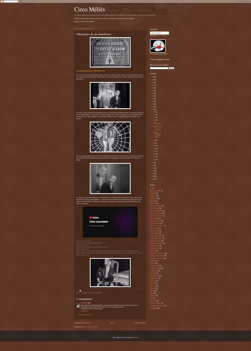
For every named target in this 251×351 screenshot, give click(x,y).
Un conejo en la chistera (157, 305)
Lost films (153, 273)
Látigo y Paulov (154, 265)
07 (153, 179)
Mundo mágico (154, 278)
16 (153, 104)
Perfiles (152, 291)
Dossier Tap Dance (155, 241)
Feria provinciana (157, 123)
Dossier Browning (155, 223)
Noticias (152, 283)
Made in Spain (154, 275)
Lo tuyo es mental (155, 268)
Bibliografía (153, 198)
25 (153, 79)
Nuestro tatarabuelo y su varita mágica (157, 134)
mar (155, 154)
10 (153, 171)
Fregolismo (153, 260)
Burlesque (153, 203)
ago (155, 140)
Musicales (99, 292)
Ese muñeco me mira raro (88, 292)
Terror (151, 298)
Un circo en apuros (155, 303)
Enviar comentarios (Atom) (90, 327)
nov (155, 114)
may (155, 148)
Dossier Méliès (154, 233)
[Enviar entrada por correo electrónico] (80, 291)
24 (153, 82)
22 (153, 88)
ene (155, 159)
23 (153, 85)
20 (153, 93)
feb (155, 156)
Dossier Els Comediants (157, 226)
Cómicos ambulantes (156, 211)
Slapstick (152, 295)
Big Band (152, 201)
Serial (151, 293)
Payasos (152, 288)
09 (153, 173)
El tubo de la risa (155, 248)
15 (153, 107)
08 (153, 176)
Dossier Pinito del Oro (156, 238)
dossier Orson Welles (156, 236)
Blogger (136, 337)
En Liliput (152, 251)
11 (153, 168)
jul (154, 143)
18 (153, 98)
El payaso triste (154, 246)
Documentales (154, 218)
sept (155, 120)
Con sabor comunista (156, 213)
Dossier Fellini (154, 228)
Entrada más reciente (82, 323)
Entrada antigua (140, 323)
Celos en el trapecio (155, 206)
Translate (163, 35)
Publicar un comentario (85, 315)
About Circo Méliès (155, 191)
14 (153, 109)
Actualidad (153, 193)
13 (153, 162)
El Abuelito (84, 303)
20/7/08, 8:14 (84, 311)
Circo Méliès (89, 9)
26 (153, 77)
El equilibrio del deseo (156, 243)
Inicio (112, 323)
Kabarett (152, 263)
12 (153, 165)
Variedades (153, 308)
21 (153, 90)
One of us (153, 285)
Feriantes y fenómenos (156, 258)
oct (155, 117)
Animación (153, 196)
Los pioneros (153, 270)
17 (153, 101)
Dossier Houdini (154, 231)
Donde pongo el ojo (155, 220)
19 (153, 96)
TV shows (153, 300)
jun (155, 145)
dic (155, 112)
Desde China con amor (156, 215)
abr (155, 151)
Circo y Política (154, 208)
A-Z (151, 188)
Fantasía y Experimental (157, 255)
